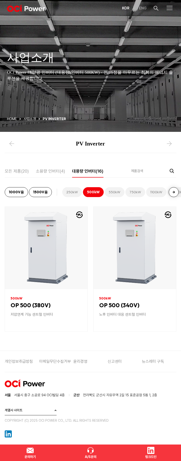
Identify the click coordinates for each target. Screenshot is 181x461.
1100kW (156, 192)
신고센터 (115, 361)
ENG (143, 8)
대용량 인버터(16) (87, 171)
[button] (174, 192)
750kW (135, 192)
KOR (125, 8)
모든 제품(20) (17, 171)
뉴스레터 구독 (153, 361)
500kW (93, 192)
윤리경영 (80, 361)
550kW (114, 192)
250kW (72, 192)
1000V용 (16, 192)
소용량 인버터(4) (50, 171)
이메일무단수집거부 (55, 361)
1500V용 (40, 192)
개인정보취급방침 (19, 361)
